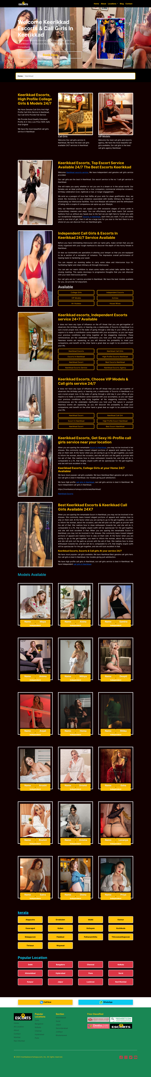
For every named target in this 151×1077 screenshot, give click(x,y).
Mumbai (17, 1037)
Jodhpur (59, 1032)
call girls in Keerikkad (85, 482)
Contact (128, 4)
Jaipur (58, 1025)
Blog (122, 4)
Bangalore (39, 1024)
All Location (19, 1027)
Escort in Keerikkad (98, 447)
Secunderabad (62, 1028)
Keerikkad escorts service (77, 172)
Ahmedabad (61, 1017)
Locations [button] (112, 4)
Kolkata (38, 1027)
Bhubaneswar (61, 1035)
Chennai (38, 1031)
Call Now (47, 1002)
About (103, 4)
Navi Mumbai (19, 1041)
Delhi (37, 1020)
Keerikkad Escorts (65, 494)
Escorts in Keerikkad (91, 216)
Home (96, 4)
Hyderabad (39, 1034)
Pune (37, 1038)
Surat (58, 1021)
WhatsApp (107, 1002)
